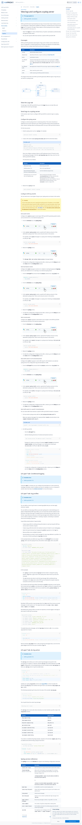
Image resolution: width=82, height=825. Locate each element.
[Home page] (7, 2)
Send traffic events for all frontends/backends (72, 25)
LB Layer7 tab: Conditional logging (73, 31)
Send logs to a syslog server (71, 12)
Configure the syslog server (72, 14)
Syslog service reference (71, 36)
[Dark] (78, 2)
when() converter (38, 489)
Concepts (68, 9)
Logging (37, 6)
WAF (31, 64)
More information (65, 818)
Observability (32, 6)
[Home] (21, 6)
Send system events (71, 18)
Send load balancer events (72, 20)
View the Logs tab (69, 11)
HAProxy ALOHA (26, 6)
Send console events (71, 22)
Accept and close (72, 821)
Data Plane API (51, 54)
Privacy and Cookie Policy (57, 818)
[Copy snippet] (59, 134)
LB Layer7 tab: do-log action (71, 35)
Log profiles (44, 683)
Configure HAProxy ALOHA (72, 16)
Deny (58, 821)
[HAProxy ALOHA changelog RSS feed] (80, 2)
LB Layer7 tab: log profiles (71, 33)
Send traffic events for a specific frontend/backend (73, 28)
